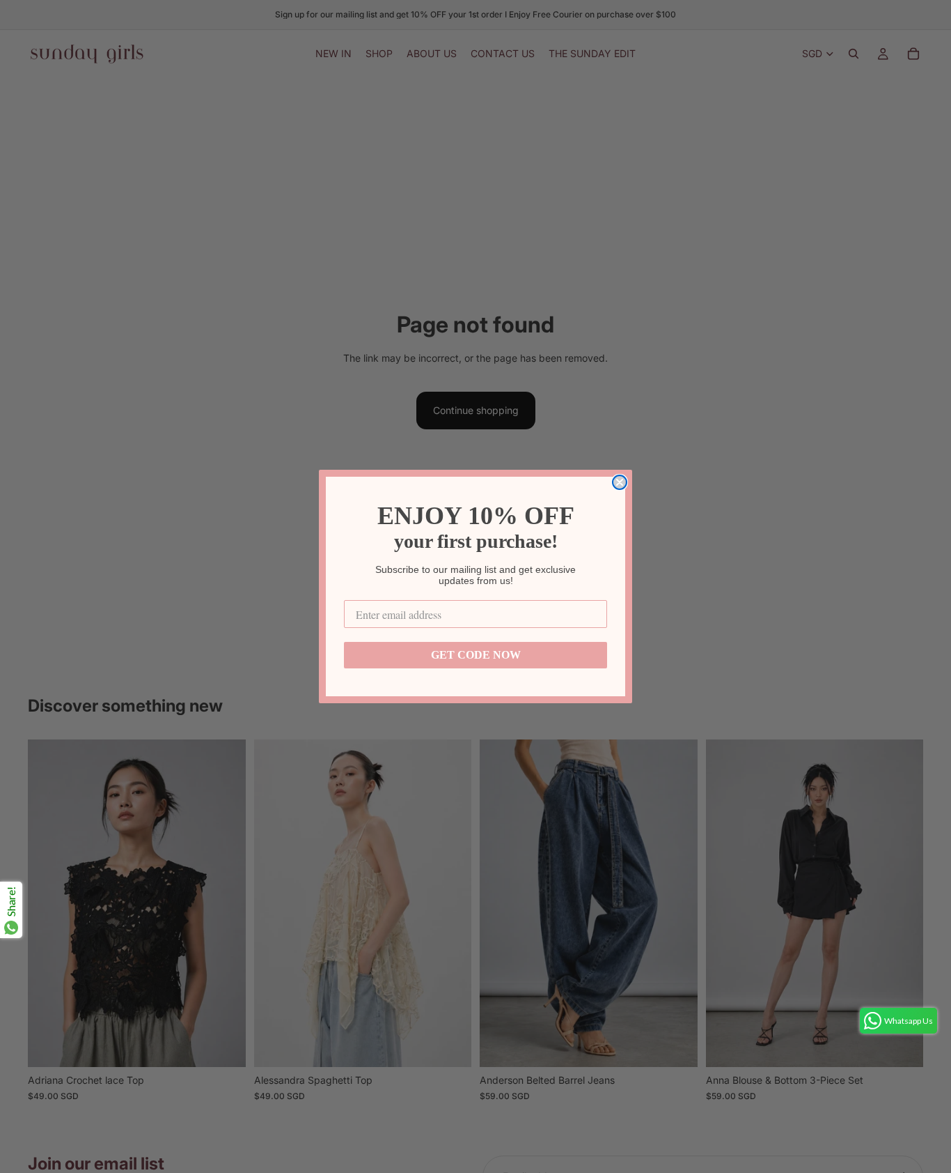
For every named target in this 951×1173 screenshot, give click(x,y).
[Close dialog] (620, 482)
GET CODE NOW (476, 655)
